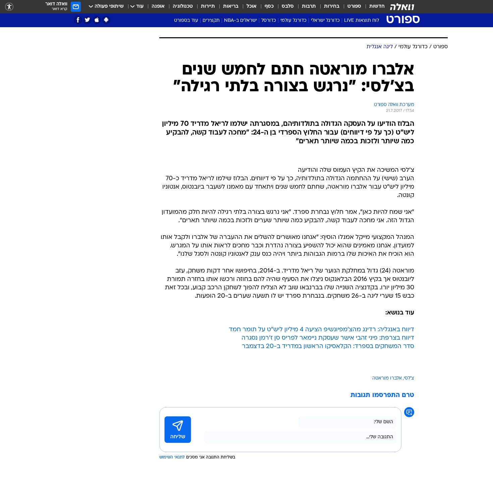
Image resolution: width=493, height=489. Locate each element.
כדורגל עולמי (293, 20)
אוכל (251, 6)
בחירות (331, 6)
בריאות (230, 6)
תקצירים (211, 20)
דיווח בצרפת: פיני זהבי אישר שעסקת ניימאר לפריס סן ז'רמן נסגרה (327, 338)
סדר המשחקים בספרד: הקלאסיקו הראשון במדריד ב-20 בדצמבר (328, 346)
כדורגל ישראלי (325, 20)
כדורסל (268, 20)
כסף (269, 6)
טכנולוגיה (183, 6)
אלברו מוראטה (387, 378)
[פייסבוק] (78, 20)
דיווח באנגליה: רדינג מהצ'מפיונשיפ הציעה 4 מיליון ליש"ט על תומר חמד (321, 330)
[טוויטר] (87, 20)
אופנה (158, 6)
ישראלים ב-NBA (240, 20)
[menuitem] (373, 6)
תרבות (309, 6)
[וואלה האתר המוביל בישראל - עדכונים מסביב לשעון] (402, 6)
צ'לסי (409, 378)
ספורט (354, 6)
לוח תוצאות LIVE (361, 20)
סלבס (288, 6)
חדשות (377, 6)
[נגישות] (9, 7)
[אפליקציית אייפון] (97, 20)
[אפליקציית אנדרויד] (106, 20)
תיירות (208, 6)
